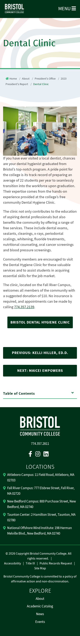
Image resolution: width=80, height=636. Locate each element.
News (40, 614)
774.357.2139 (24, 307)
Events (40, 622)
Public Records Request (56, 563)
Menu (65, 9)
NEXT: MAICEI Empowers (40, 370)
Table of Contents (19, 393)
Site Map (40, 568)
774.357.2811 (40, 444)
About (26, 79)
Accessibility (12, 563)
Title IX (30, 563)
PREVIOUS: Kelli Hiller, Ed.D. (40, 352)
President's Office (45, 79)
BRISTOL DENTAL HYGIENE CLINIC (40, 322)
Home (13, 79)
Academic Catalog (40, 606)
